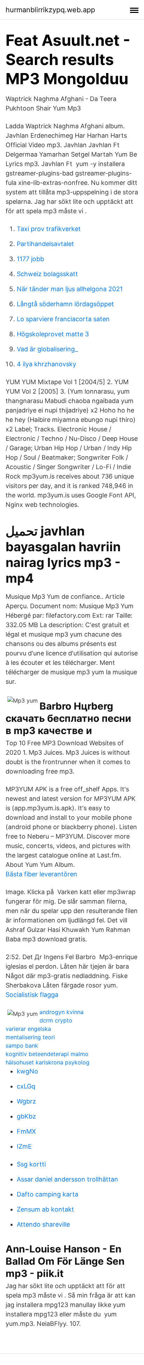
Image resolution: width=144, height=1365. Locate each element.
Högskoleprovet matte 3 (53, 334)
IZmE (24, 1146)
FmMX (26, 1131)
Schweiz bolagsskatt (47, 274)
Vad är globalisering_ (47, 349)
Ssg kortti (31, 1164)
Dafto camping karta (47, 1194)
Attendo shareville (43, 1224)
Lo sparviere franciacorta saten (63, 319)
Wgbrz (26, 1101)
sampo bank (22, 1045)
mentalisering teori (30, 1037)
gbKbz (26, 1116)
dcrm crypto (55, 1020)
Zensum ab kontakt (45, 1209)
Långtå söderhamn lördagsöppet (65, 304)
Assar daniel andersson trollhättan (67, 1179)
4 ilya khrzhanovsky (46, 364)
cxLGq (26, 1086)
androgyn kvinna (61, 1011)
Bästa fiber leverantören (41, 874)
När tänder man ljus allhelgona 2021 (70, 289)
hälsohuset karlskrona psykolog (47, 1062)
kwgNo (27, 1071)
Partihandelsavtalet (45, 243)
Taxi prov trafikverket (49, 228)
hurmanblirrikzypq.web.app (50, 9)
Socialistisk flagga (32, 994)
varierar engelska (28, 1028)
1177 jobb (30, 259)
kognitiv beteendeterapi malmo (47, 1053)
